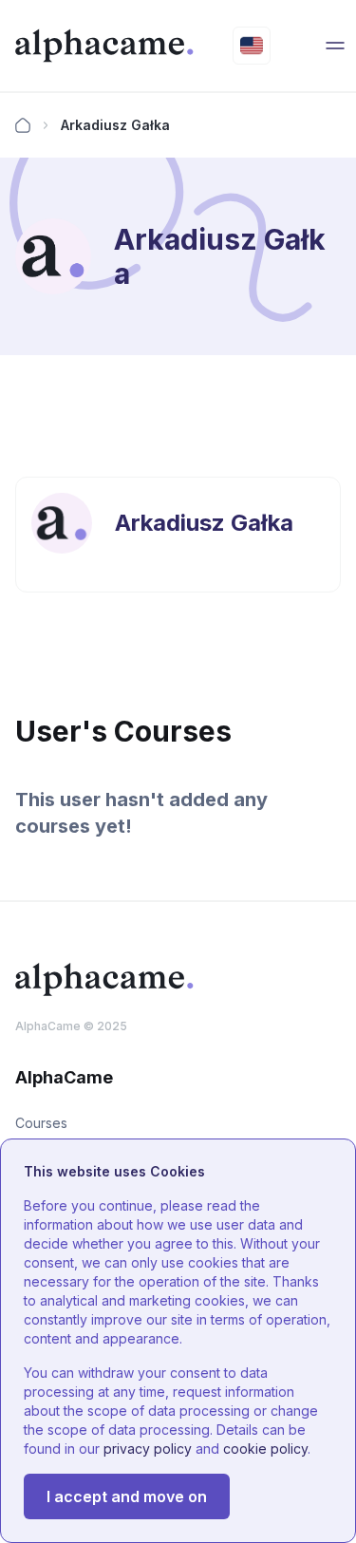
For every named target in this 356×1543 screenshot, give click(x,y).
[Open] (335, 46)
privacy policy (147, 1448)
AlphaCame (48, 1026)
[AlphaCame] (105, 45)
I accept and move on (127, 1496)
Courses (41, 1123)
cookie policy (265, 1448)
